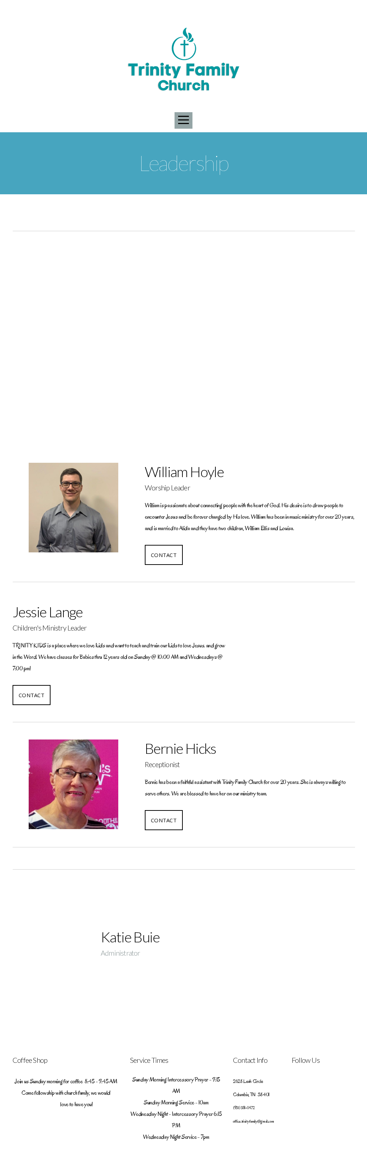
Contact (164, 554)
